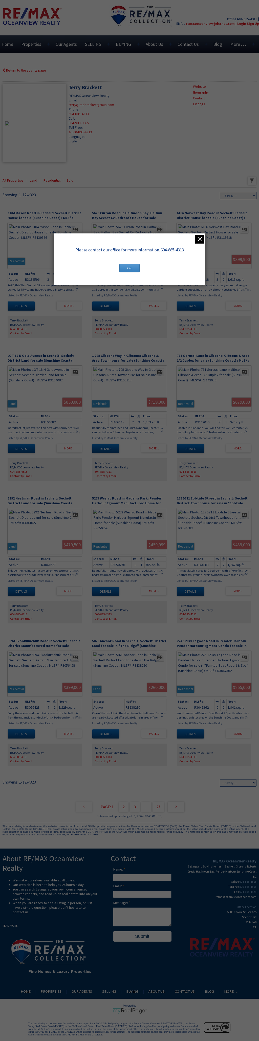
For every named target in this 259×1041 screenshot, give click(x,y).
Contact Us (188, 44)
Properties (31, 44)
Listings (199, 104)
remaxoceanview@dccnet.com (210, 23)
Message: (121, 902)
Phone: (74, 109)
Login (241, 23)
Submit (142, 936)
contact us (21, 912)
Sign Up (253, 23)
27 (158, 806)
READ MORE (10, 925)
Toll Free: (76, 127)
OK (129, 268)
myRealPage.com (130, 1010)
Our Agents (66, 44)
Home (7, 44)
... (146, 806)
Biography (201, 92)
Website (199, 86)
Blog (217, 44)
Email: (73, 100)
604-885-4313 (79, 114)
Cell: (72, 118)
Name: (118, 869)
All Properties (13, 180)
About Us (154, 44)
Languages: (77, 136)
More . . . (238, 44)
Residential (51, 180)
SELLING (93, 44)
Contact (199, 98)
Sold (70, 180)
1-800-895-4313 (80, 132)
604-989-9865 (79, 123)
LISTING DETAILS (21, 306)
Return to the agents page (25, 70)
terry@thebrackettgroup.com (91, 104)
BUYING (123, 44)
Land (33, 180)
